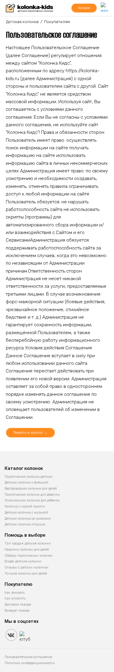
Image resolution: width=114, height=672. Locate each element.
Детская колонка (22, 21)
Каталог (84, 8)
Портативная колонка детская (28, 477)
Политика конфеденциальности (30, 663)
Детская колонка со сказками (28, 519)
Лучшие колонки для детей (26, 573)
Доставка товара (18, 604)
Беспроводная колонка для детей (31, 488)
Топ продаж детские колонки (28, 543)
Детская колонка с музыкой (26, 512)
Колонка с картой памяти (25, 506)
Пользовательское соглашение (28, 657)
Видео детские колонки (23, 561)
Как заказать (15, 593)
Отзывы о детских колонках (27, 567)
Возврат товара (17, 611)
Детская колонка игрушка (25, 524)
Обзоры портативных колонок (29, 556)
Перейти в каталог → (30, 433)
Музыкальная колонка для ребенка (32, 500)
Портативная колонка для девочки (32, 495)
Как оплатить (15, 598)
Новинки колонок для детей (27, 550)
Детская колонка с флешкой (26, 482)
